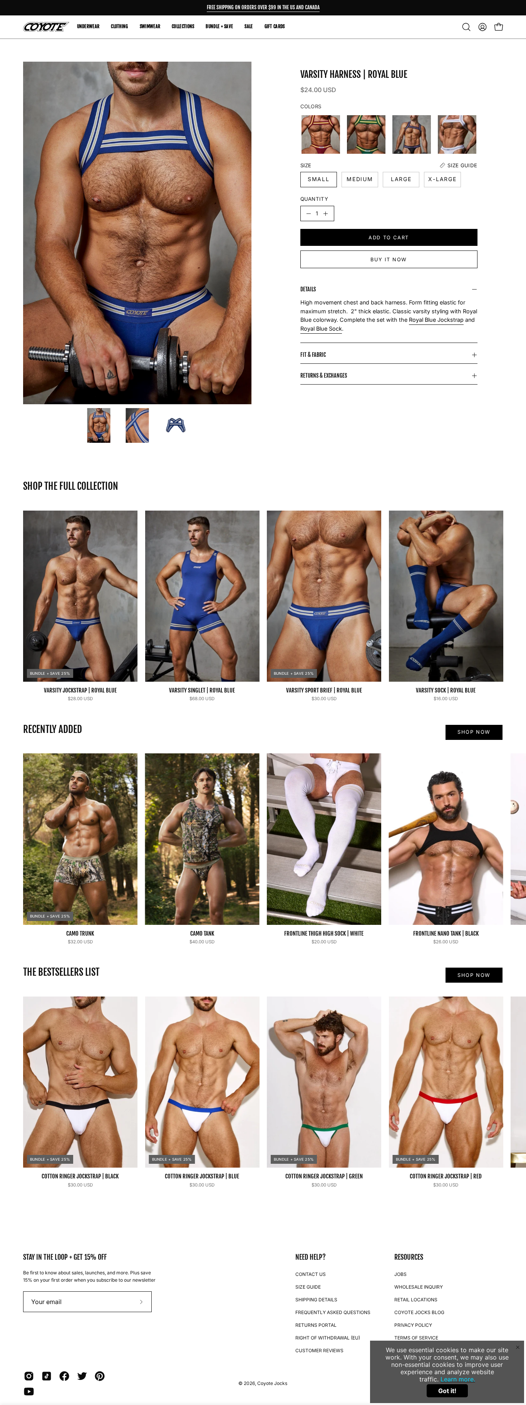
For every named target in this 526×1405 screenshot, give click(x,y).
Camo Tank (202, 933)
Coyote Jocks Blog (419, 1312)
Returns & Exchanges (323, 375)
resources (408, 1257)
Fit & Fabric (313, 354)
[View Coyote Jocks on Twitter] (82, 1376)
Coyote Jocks (272, 1383)
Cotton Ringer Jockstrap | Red (446, 1176)
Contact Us (310, 1274)
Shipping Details (316, 1299)
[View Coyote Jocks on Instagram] (29, 1376)
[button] (466, 27)
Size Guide (308, 1287)
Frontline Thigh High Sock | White (324, 933)
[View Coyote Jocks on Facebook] (64, 1376)
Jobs (400, 1274)
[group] (263, 7)
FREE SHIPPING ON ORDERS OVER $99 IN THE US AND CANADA (263, 7)
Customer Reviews (319, 1350)
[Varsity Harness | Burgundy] (320, 134)
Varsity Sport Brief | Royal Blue (324, 690)
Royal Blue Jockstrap (436, 319)
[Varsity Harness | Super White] (457, 134)
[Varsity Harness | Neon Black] (411, 134)
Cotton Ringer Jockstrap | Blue (202, 1176)
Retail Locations (415, 1299)
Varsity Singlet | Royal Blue (202, 690)
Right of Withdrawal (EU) (327, 1338)
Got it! (447, 1391)
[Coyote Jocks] (46, 27)
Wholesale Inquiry (418, 1287)
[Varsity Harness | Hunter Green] (366, 134)
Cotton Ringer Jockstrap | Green (324, 1176)
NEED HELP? (310, 1257)
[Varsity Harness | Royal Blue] (99, 425)
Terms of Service (416, 1338)
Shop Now (474, 732)
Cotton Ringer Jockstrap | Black (80, 1176)
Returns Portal (316, 1325)
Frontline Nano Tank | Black (446, 933)
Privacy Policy (413, 1325)
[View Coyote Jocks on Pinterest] (100, 1376)
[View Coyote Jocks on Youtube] (29, 1391)
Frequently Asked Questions (332, 1312)
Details (308, 289)
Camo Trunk (80, 933)
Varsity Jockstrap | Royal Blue (80, 690)
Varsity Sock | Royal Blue (446, 690)
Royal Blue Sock (321, 328)
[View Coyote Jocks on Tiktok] (46, 1376)
